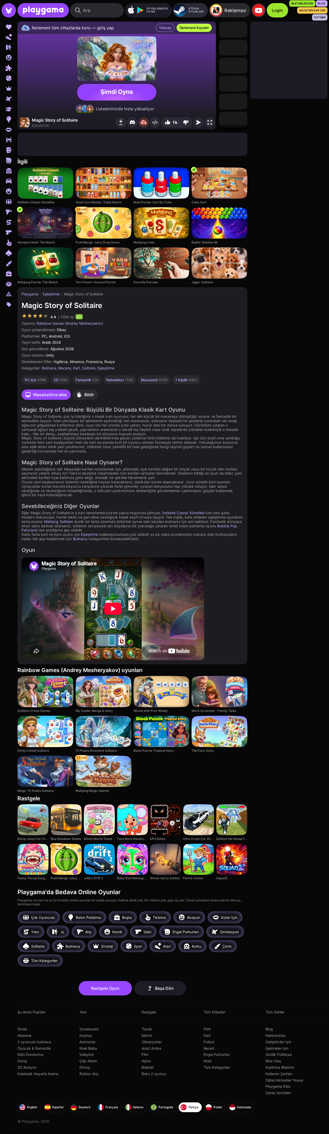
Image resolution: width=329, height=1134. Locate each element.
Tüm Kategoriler (217, 1067)
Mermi (147, 1035)
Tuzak (147, 1029)
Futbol (209, 1042)
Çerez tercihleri (278, 1093)
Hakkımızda (275, 1035)
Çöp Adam (88, 1061)
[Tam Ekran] (210, 122)
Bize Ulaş (273, 1061)
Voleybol (86, 1054)
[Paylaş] (155, 122)
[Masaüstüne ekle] (120, 122)
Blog (269, 1029)
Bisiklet (147, 1067)
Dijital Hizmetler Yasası (284, 1080)
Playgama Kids (278, 1086)
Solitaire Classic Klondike (183, 513)
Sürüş (22, 1061)
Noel (207, 1061)
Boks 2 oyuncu (154, 1074)
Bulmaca (49, 368)
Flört (207, 1029)
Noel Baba (88, 1048)
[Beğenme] (186, 122)
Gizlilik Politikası (279, 1054)
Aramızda (87, 1042)
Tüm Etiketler (214, 1012)
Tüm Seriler (275, 1012)
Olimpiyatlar (152, 1042)
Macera (64, 368)
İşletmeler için (277, 1048)
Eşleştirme (52, 294)
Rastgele (149, 1012)
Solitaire (88, 368)
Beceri (209, 1048)
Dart (207, 1035)
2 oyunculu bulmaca (34, 1042)
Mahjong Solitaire (58, 521)
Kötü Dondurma (30, 1054)
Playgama (30, 294)
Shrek (22, 1029)
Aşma (146, 1061)
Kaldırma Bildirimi (280, 1067)
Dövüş (84, 1067)
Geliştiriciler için (278, 1042)
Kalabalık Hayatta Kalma (37, 1074)
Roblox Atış (88, 1074)
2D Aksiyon (26, 1067)
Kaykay (85, 1035)
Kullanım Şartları (279, 1074)
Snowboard (89, 1029)
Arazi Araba (151, 1048)
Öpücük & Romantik (34, 1048)
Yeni (82, 1012)
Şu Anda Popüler (31, 1012)
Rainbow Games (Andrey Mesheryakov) (70, 323)
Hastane (24, 1035)
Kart (76, 368)
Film (145, 1054)
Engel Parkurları (217, 1054)
